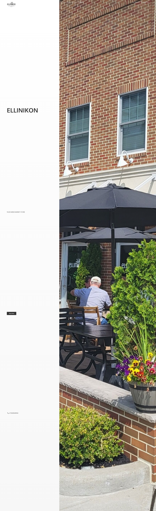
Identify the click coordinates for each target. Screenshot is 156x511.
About (68, 2)
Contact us (80, 2)
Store (63, 2)
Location (74, 2)
